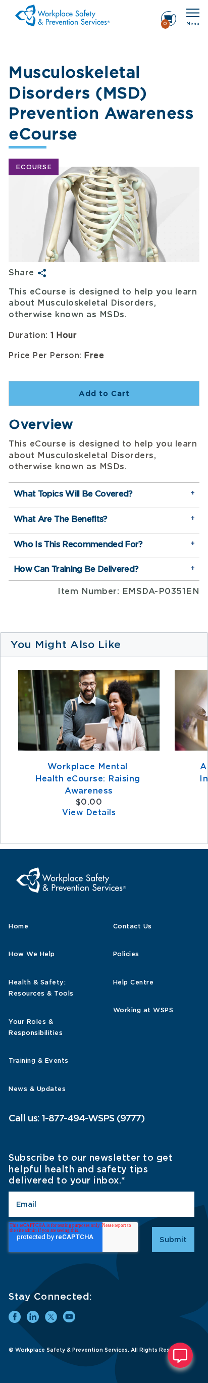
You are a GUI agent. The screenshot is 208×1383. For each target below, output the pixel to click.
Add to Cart (104, 393)
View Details (89, 812)
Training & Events (39, 1060)
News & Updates (37, 1089)
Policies (126, 954)
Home (18, 926)
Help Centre (133, 982)
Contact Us (132, 926)
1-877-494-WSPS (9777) (93, 1118)
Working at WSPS (143, 1010)
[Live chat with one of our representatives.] (180, 1355)
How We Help (32, 954)
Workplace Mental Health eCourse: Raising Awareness (89, 779)
